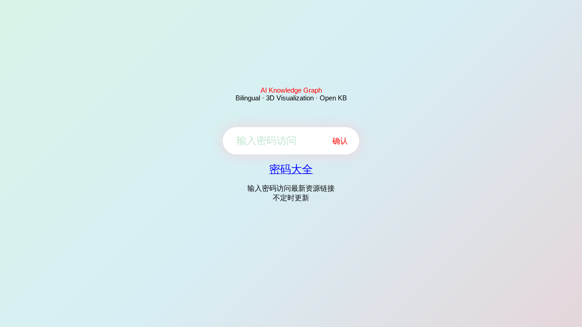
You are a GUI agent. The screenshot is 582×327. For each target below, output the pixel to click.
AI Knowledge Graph (291, 90)
